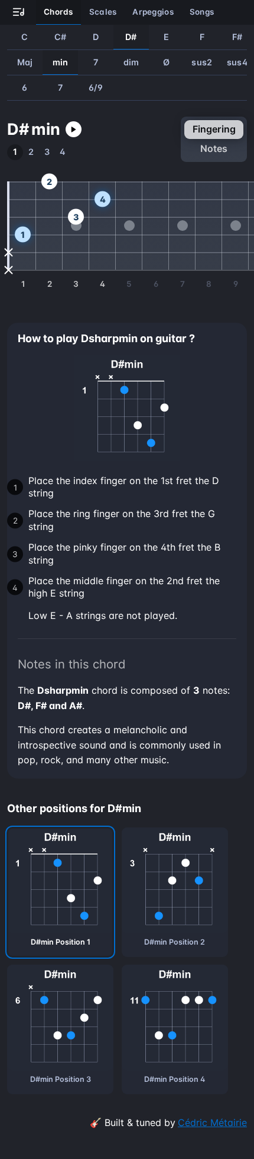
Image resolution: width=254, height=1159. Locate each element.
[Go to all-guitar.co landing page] (19, 12)
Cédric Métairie (212, 1122)
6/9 (96, 87)
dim (131, 62)
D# (131, 37)
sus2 (201, 62)
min (61, 62)
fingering (214, 129)
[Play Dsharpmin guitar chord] (74, 129)
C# (60, 37)
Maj (25, 62)
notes (213, 148)
